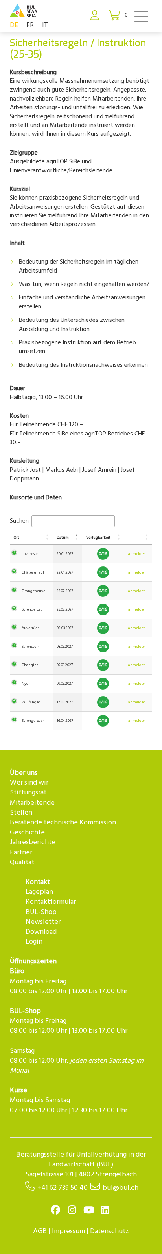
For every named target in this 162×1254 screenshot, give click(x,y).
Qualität (22, 862)
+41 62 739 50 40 (62, 1188)
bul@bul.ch (120, 1188)
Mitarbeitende (32, 803)
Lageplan (39, 892)
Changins (30, 665)
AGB (40, 1231)
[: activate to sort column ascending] (138, 538)
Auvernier (30, 628)
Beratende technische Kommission (63, 822)
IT (45, 25)
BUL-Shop (41, 912)
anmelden (137, 554)
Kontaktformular (51, 902)
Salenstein (31, 646)
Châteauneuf (33, 572)
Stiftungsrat (28, 792)
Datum (63, 537)
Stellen (21, 813)
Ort (16, 537)
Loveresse (30, 554)
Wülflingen (31, 702)
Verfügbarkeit (98, 537)
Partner (21, 852)
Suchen (20, 521)
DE (14, 25)
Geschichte (27, 832)
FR (30, 25)
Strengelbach (33, 609)
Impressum (68, 1231)
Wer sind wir (29, 783)
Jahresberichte (32, 842)
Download (41, 932)
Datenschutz (109, 1231)
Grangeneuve (33, 591)
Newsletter (43, 922)
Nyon (26, 683)
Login (34, 942)
